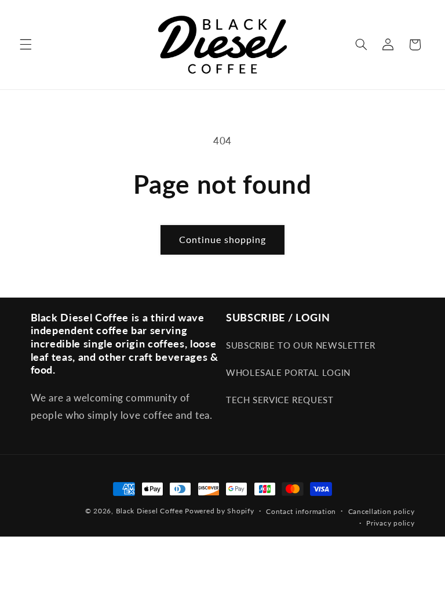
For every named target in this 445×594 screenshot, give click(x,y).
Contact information (301, 511)
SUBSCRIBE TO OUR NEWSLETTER (300, 345)
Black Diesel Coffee (149, 511)
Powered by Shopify (219, 511)
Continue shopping (223, 239)
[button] (25, 44)
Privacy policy (390, 523)
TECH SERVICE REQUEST (280, 399)
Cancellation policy (381, 511)
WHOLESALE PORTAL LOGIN (288, 372)
